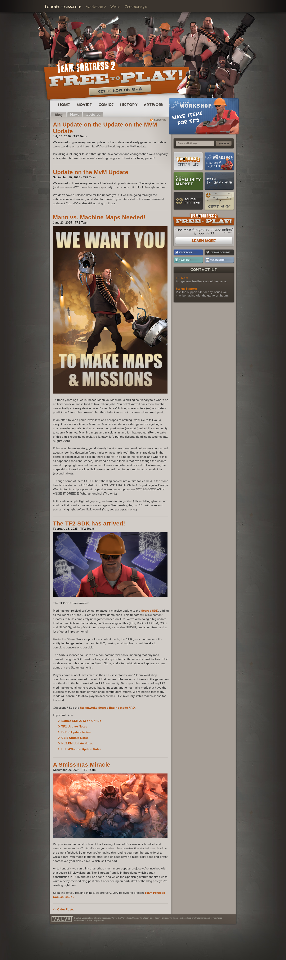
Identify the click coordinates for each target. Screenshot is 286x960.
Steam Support (186, 288)
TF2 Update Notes (74, 726)
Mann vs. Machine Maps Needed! (99, 217)
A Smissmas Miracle (81, 764)
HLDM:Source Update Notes (81, 749)
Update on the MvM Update (90, 172)
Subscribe (160, 119)
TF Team (182, 278)
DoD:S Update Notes (76, 732)
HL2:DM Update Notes (77, 743)
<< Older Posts (63, 909)
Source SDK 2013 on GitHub (81, 720)
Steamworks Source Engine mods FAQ (107, 707)
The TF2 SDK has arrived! (89, 523)
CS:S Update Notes (75, 737)
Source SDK (149, 610)
